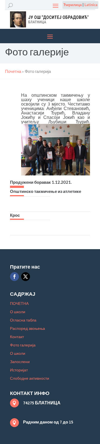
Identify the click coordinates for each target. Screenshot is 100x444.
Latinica (91, 4)
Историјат (19, 370)
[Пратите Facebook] (14, 276)
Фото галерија (23, 345)
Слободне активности (29, 378)
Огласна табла (23, 320)
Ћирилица (72, 4)
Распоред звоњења (27, 328)
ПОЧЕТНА (19, 304)
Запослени (20, 362)
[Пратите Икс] (25, 276)
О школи (17, 312)
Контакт (17, 337)
